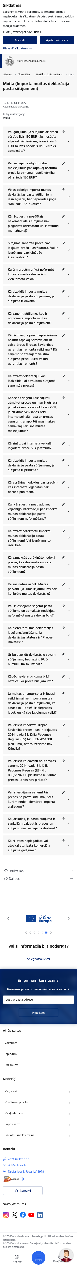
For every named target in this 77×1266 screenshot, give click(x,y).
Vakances (11, 1043)
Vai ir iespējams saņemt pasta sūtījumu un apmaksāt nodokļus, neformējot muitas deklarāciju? (31, 610)
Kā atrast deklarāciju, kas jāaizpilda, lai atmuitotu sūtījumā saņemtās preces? (31, 380)
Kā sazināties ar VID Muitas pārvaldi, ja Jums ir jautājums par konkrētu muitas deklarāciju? (32, 589)
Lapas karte (12, 1124)
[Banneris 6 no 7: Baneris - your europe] (38, 918)
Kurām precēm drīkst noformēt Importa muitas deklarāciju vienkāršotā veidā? (31, 274)
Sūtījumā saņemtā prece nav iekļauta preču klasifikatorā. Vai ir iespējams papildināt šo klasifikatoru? (33, 250)
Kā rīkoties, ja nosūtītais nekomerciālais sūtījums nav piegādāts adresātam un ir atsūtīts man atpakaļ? (33, 223)
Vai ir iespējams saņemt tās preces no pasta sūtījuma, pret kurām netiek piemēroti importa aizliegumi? (31, 799)
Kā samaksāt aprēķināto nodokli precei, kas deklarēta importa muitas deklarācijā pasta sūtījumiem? (31, 565)
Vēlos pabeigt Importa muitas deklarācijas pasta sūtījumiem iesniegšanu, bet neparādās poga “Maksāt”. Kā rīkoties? (32, 197)
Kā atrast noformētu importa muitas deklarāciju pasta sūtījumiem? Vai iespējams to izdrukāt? (29, 538)
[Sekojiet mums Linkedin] (40, 1215)
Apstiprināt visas (57, 40)
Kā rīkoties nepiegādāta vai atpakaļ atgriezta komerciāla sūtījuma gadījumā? (29, 845)
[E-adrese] (11, 1179)
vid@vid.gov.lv (17, 1165)
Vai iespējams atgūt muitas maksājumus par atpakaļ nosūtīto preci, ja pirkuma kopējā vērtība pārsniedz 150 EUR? (32, 170)
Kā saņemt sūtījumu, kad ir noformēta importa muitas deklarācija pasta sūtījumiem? (30, 318)
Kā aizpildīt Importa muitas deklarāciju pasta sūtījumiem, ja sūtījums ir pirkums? (31, 465)
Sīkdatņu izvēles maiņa (20, 1135)
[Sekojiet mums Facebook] (23, 1215)
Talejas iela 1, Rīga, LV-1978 (26, 1171)
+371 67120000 (18, 1159)
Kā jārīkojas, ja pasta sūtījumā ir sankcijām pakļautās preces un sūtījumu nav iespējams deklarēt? (32, 823)
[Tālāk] (68, 918)
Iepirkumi (11, 1054)
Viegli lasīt (11, 1091)
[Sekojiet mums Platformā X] (14, 1215)
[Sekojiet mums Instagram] (6, 1215)
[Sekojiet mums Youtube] (31, 1214)
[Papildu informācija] (22, 1179)
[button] (63, 131)
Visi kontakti (23, 1190)
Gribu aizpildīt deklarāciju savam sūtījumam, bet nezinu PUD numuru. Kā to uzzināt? (31, 659)
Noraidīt (20, 40)
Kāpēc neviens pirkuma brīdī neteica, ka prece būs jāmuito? (30, 678)
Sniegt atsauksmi (38, 959)
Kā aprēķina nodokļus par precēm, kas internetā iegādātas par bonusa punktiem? (33, 487)
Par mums (11, 1065)
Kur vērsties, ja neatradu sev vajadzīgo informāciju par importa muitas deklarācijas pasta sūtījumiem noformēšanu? (32, 511)
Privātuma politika (16, 1102)
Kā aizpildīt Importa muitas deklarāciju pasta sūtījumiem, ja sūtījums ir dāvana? (31, 296)
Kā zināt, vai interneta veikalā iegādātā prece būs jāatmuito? (30, 445)
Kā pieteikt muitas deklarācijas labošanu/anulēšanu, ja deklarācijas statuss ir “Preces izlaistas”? (30, 635)
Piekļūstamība (14, 1113)
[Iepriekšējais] (8, 918)
